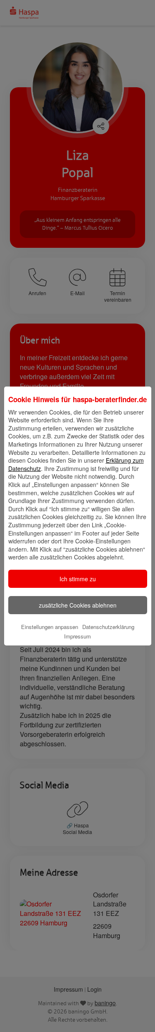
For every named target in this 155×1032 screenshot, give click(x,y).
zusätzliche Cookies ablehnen (78, 605)
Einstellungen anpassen (49, 627)
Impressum (77, 636)
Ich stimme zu (78, 579)
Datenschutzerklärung (108, 627)
